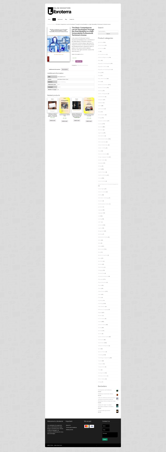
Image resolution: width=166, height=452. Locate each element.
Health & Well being (102, 175)
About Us (68, 425)
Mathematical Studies (103, 237)
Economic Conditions (102, 120)
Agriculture (100, 42)
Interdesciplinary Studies (103, 204)
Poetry (99, 288)
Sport (99, 348)
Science (99, 321)
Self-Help (100, 330)
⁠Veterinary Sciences (102, 375)
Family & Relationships (103, 145)
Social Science (85, 65)
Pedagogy (100, 270)
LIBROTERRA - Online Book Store (54, 445)
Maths (99, 240)
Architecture (100, 48)
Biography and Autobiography (104, 69)
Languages (100, 213)
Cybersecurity (101, 108)
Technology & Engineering (104, 357)
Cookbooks (100, 102)
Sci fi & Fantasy (101, 318)
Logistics (100, 228)
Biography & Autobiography (104, 63)
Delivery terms (69, 429)
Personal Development (103, 276)
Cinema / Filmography (103, 93)
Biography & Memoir (102, 66)
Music (99, 252)
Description (65, 69)
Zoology (100, 382)
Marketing (100, 234)
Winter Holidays (101, 379)
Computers (100, 99)
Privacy (99, 297)
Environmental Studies (103, 139)
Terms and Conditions (71, 427)
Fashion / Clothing (102, 148)
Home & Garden (101, 181)
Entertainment (101, 135)
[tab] (54, 69)
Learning (100, 219)
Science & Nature (102, 324)
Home (49, 19)
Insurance (100, 200)
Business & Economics (103, 84)
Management (101, 231)
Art (98, 51)
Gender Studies (101, 160)
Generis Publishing (61, 81)
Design (99, 111)
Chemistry (100, 90)
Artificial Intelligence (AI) (103, 57)
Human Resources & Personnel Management (108, 184)
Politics (99, 294)
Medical (99, 246)
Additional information (54, 69)
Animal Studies (101, 45)
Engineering (100, 132)
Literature (100, 225)
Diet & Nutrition (101, 114)
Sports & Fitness (101, 351)
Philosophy (100, 279)
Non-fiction (100, 261)
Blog (66, 19)
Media (99, 243)
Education (79, 65)
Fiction (99, 151)
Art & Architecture (102, 54)
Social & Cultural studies (103, 336)
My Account (60, 19)
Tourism (100, 360)
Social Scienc (100, 339)
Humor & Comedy (102, 191)
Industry (100, 194)
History (99, 178)
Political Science (101, 291)
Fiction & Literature (102, 154)
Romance (100, 315)
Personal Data (101, 273)
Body (99, 75)
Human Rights (101, 188)
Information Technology (103, 197)
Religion (99, 312)
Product (53, 24)
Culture (99, 105)
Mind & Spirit (101, 249)
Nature (99, 258)
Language (100, 210)
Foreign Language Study (103, 157)
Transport (100, 363)
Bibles (99, 60)
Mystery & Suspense (102, 255)
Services (100, 333)
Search (108, 33)
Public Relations (101, 306)
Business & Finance (102, 87)
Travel (99, 369)
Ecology (99, 117)
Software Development (103, 345)
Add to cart (78, 61)
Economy (100, 123)
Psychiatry (100, 300)
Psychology (100, 303)
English (59, 87)
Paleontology (101, 267)
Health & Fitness (101, 172)
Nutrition (100, 264)
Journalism (100, 207)
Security (100, 327)
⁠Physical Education (102, 282)
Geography (100, 163)
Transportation (101, 366)
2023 (59, 84)
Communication (101, 96)
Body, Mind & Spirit (102, 78)
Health (99, 169)
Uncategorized (101, 372)
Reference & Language (103, 309)
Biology (99, 72)
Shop (54, 19)
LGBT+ (99, 222)
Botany (99, 81)
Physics (99, 285)
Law (99, 216)
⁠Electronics (100, 129)
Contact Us (72, 19)
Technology (100, 354)
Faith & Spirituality (102, 141)
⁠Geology (100, 166)
